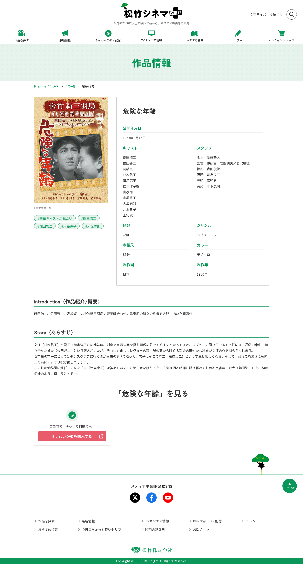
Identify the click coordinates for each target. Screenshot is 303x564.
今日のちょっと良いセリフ (101, 529)
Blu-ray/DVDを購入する (72, 436)
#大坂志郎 (92, 226)
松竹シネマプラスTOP (46, 86)
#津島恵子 (68, 226)
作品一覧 (70, 86)
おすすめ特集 (48, 529)
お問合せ (199, 529)
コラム (250, 520)
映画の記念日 (155, 529)
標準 (272, 14)
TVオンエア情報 (157, 520)
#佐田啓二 (45, 226)
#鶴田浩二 (88, 218)
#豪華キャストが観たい (54, 218)
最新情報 (88, 520)
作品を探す (46, 520)
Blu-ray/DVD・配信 (207, 520)
